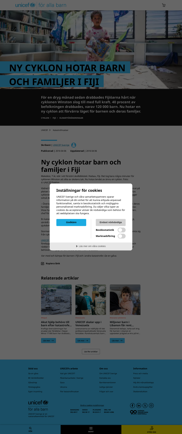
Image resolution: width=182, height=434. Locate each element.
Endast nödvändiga (111, 222)
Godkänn (71, 222)
